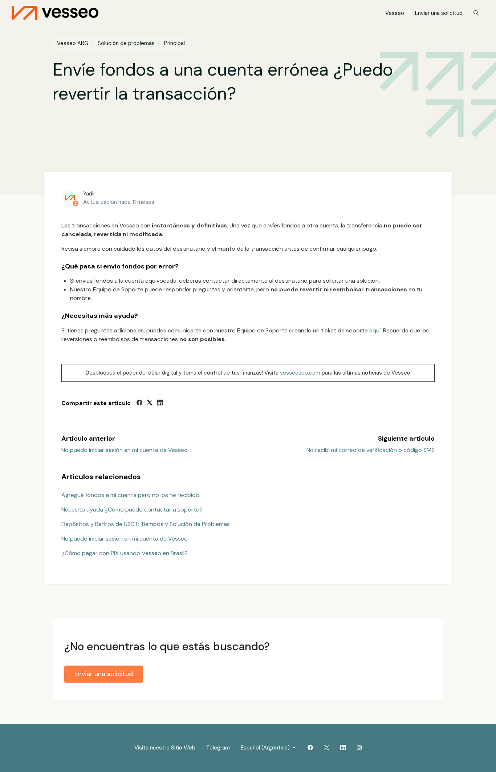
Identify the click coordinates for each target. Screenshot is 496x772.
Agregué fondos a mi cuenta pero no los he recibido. (130, 495)
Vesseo (394, 13)
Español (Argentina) (266, 747)
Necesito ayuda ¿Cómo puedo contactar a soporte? (132, 509)
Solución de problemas (126, 43)
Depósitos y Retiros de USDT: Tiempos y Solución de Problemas (145, 524)
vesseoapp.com (300, 372)
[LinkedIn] (160, 403)
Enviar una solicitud (439, 13)
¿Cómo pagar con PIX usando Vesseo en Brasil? (124, 553)
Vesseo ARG (72, 43)
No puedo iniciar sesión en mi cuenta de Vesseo (124, 450)
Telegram (218, 747)
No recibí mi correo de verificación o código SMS (370, 450)
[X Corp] (150, 403)
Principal (174, 43)
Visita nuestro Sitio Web (164, 747)
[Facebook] (139, 403)
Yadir (89, 193)
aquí (375, 330)
